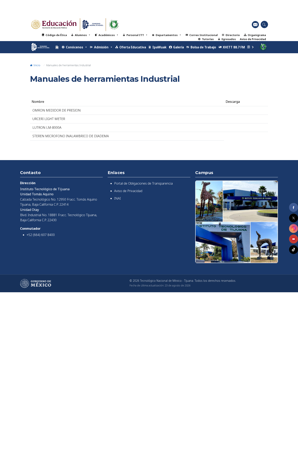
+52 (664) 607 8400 (41, 235)
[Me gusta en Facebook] (293, 207)
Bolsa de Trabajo (203, 47)
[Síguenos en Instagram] (293, 228)
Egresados (229, 39)
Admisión (101, 47)
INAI (117, 198)
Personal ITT (135, 35)
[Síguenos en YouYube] (293, 239)
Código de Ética (56, 35)
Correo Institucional (203, 35)
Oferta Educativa (132, 47)
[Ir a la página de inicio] (57, 47)
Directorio (233, 35)
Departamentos (167, 35)
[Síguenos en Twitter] (293, 218)
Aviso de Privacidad (253, 39)
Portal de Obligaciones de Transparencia (143, 183)
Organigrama (257, 35)
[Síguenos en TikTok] (293, 249)
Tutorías (208, 39)
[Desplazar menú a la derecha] (252, 47)
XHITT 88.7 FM (234, 47)
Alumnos (81, 35)
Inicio (36, 65)
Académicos (107, 35)
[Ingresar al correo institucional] (255, 24)
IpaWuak (159, 47)
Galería (178, 47)
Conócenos (74, 47)
